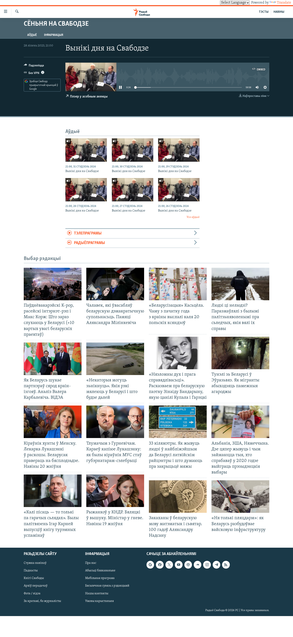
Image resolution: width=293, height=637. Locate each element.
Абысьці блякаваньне (100, 570)
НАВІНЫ (278, 12)
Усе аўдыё (193, 217)
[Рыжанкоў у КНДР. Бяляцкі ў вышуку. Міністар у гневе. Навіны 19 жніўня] (115, 491)
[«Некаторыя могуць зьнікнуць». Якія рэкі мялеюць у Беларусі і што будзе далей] (115, 359)
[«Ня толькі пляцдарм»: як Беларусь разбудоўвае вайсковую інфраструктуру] (240, 496)
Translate (284, 3)
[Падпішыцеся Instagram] (207, 564)
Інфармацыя (53, 35)
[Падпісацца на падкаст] (188, 564)
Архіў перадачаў (35, 585)
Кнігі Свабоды (34, 578)
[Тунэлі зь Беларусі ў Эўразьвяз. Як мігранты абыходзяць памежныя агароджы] (240, 353)
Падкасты (31, 570)
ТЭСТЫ (263, 12)
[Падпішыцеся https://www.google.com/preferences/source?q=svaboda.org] (150, 564)
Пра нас (90, 563)
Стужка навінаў (35, 563)
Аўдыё (32, 35)
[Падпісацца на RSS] (226, 564)
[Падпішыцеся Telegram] (216, 564)
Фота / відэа (32, 593)
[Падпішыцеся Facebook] (159, 564)
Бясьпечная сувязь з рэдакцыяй (107, 585)
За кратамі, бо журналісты (42, 601)
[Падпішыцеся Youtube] (178, 564)
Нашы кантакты (96, 593)
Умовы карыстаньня (99, 601)
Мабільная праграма (100, 578)
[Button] (34, 66)
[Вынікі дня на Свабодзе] (86, 150)
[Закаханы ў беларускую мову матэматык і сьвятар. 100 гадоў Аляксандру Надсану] (178, 496)
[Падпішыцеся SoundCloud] (197, 564)
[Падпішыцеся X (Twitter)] (169, 564)
